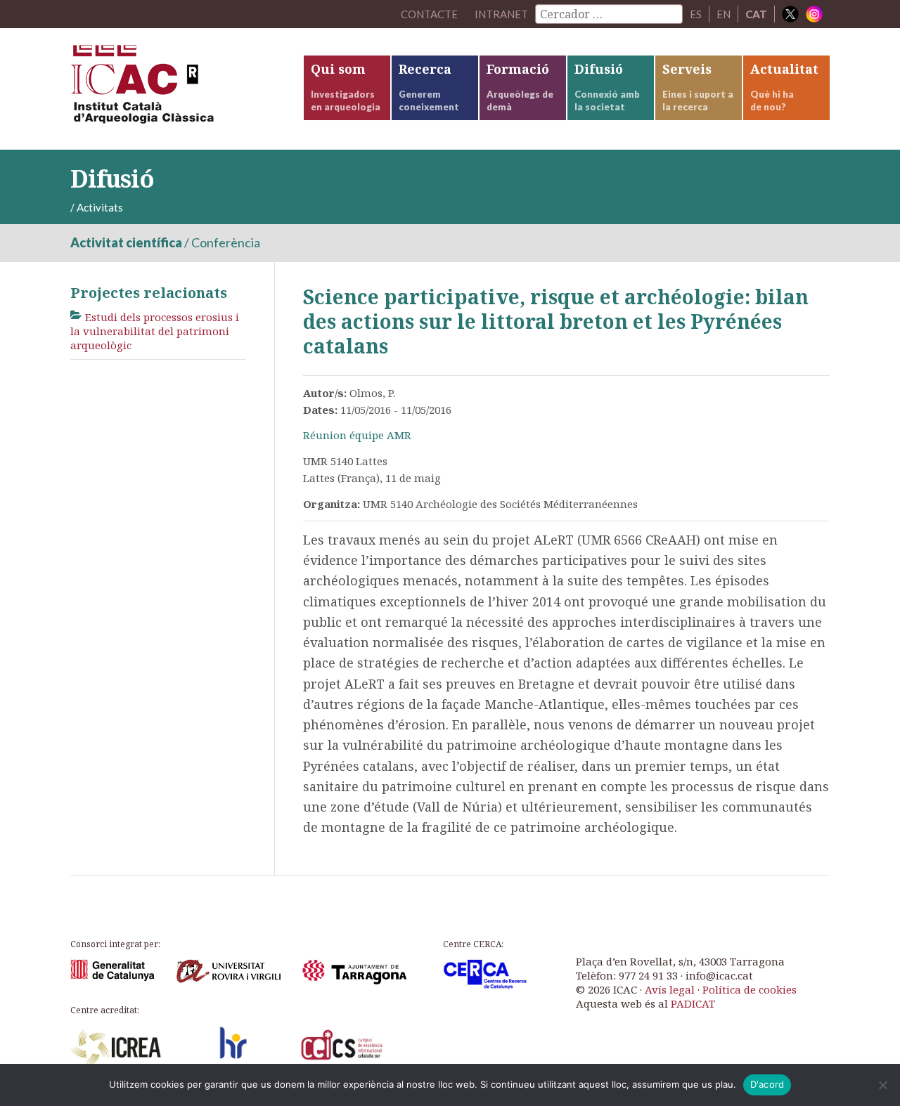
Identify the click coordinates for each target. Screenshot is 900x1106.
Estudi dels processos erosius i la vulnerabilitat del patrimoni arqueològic (154, 331)
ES (696, 14)
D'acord (767, 1084)
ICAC (175, 89)
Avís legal (670, 989)
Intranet (501, 14)
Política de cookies (749, 989)
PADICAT (693, 1003)
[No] (882, 1085)
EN (723, 14)
